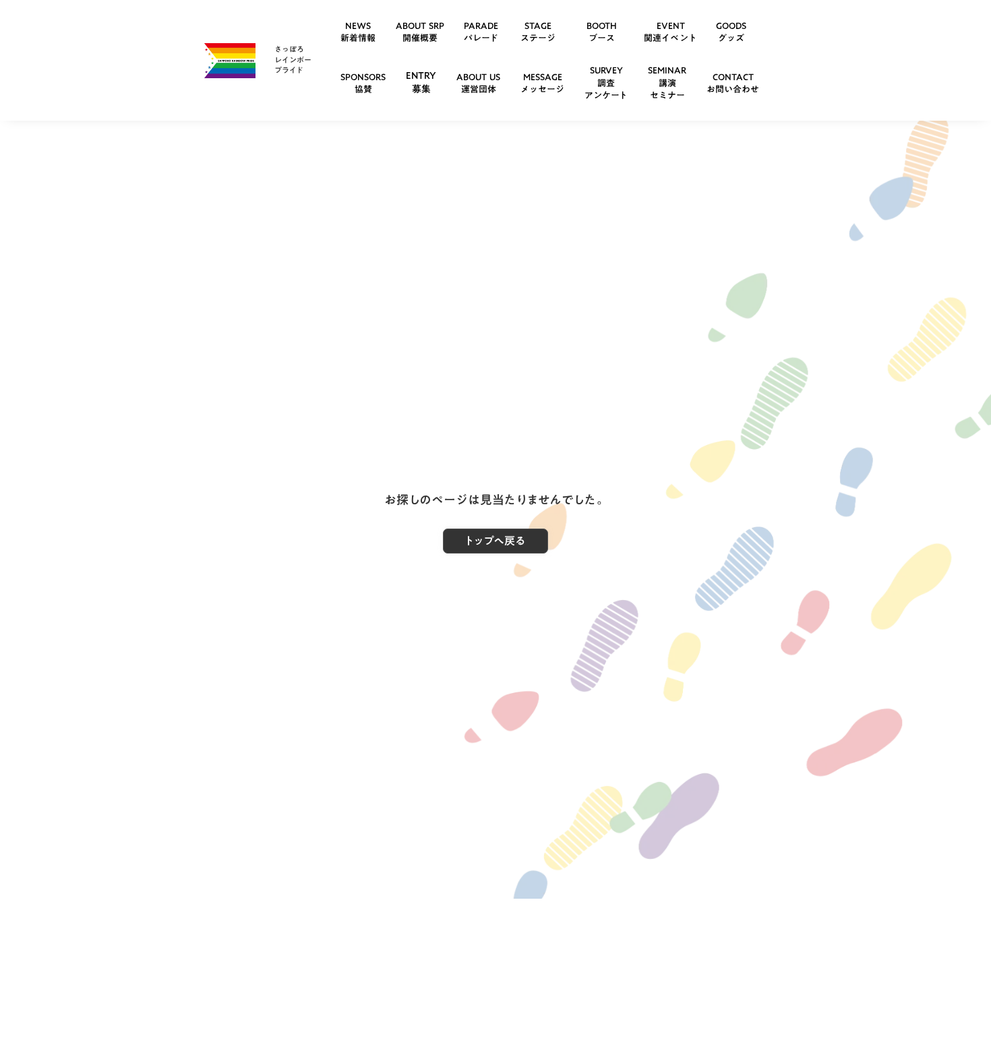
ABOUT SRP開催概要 (420, 32)
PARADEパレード (481, 32)
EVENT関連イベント (670, 32)
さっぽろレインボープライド (292, 60)
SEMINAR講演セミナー (667, 82)
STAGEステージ (537, 32)
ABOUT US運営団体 (478, 83)
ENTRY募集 (421, 82)
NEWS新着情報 (358, 32)
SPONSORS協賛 (363, 83)
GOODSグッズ (731, 32)
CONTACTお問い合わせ (733, 83)
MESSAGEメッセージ (542, 83)
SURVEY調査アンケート (606, 82)
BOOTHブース (602, 32)
